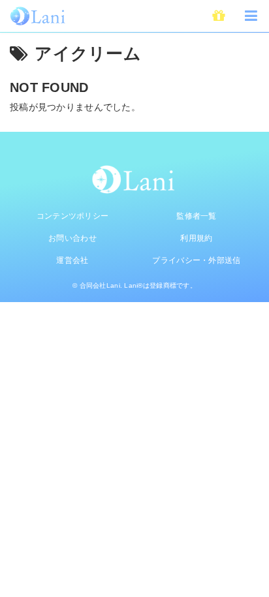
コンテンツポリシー (73, 216)
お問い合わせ (72, 238)
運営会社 (72, 260)
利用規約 (196, 238)
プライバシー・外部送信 (196, 260)
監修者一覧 (196, 216)
